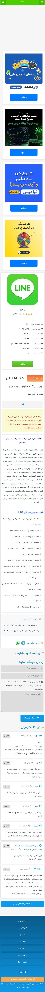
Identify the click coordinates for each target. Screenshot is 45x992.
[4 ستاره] (23, 314)
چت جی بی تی (23, 921)
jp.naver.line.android (20, 344)
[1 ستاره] (31, 314)
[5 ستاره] (21, 314)
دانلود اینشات (22, 928)
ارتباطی (40, 454)
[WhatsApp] (18, 643)
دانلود (23, 97)
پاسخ (5, 736)
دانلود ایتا (22, 935)
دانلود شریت (22, 941)
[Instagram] (21, 972)
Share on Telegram (23, 643)
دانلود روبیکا (22, 962)
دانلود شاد (22, 948)
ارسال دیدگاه (30, 718)
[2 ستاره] (29, 314)
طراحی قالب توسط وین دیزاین (21, 979)
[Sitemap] (25, 972)
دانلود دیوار (22, 955)
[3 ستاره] (26, 314)
